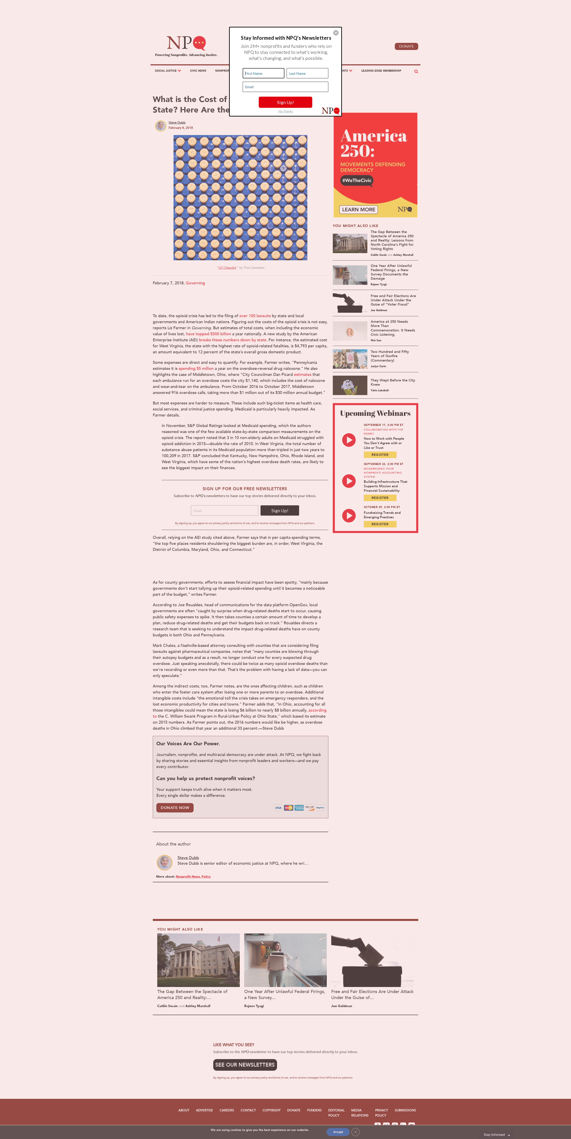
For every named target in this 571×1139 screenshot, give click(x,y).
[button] (336, 32)
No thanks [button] (285, 111)
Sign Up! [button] (285, 102)
